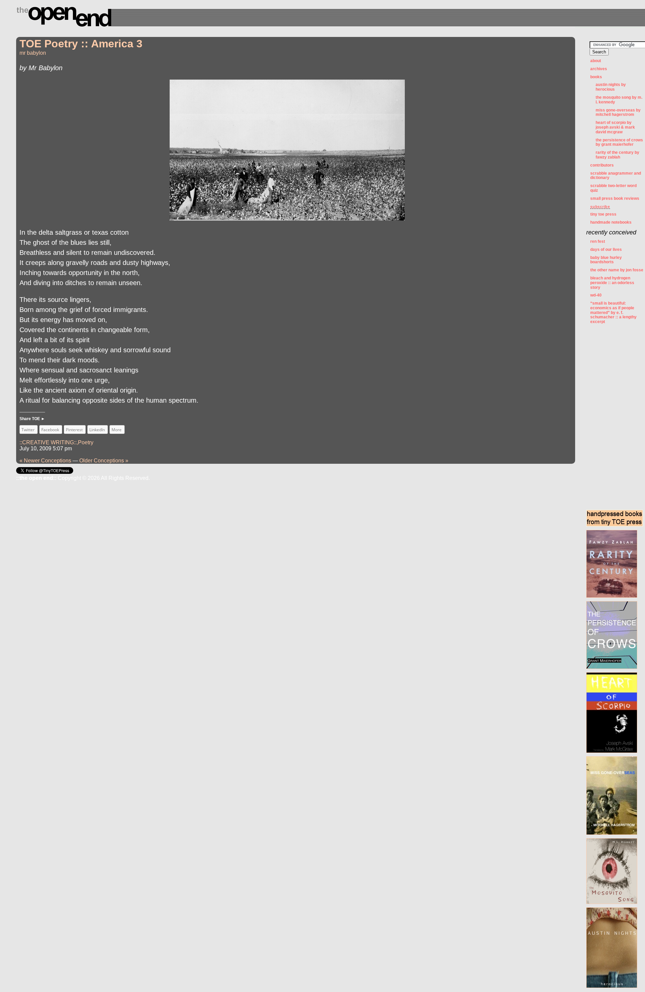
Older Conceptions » (103, 460)
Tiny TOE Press (603, 214)
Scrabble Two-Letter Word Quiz (613, 188)
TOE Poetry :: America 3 (80, 44)
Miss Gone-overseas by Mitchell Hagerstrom (618, 112)
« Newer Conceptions (45, 460)
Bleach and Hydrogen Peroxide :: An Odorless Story (612, 283)
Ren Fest (597, 241)
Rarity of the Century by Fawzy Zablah (617, 155)
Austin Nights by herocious (611, 87)
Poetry (85, 442)
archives (598, 68)
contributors (602, 165)
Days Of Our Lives (606, 249)
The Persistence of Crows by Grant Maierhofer (619, 142)
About (595, 60)
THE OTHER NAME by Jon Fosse (616, 270)
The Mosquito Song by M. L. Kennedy (619, 99)
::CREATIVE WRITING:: (48, 442)
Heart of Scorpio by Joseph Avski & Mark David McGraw (615, 127)
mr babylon (32, 53)
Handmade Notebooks (611, 222)
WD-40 (596, 295)
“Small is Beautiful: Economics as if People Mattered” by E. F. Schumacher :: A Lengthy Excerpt (613, 312)
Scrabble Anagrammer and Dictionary (615, 175)
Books (596, 77)
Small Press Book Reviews (614, 198)
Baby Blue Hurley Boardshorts (606, 260)
